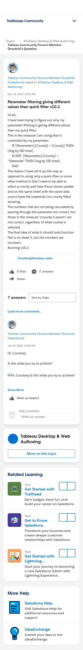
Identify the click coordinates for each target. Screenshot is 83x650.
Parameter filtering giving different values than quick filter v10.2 (39, 104)
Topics (10, 41)
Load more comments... (25, 311)
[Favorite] (63, 486)
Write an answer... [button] (34, 417)
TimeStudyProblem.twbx (35, 258)
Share (16, 279)
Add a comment (29, 411)
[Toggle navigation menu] (74, 21)
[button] (41, 453)
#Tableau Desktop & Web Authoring (48, 41)
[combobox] (52, 297)
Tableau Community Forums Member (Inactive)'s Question (34, 47)
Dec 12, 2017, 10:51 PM (22, 94)
